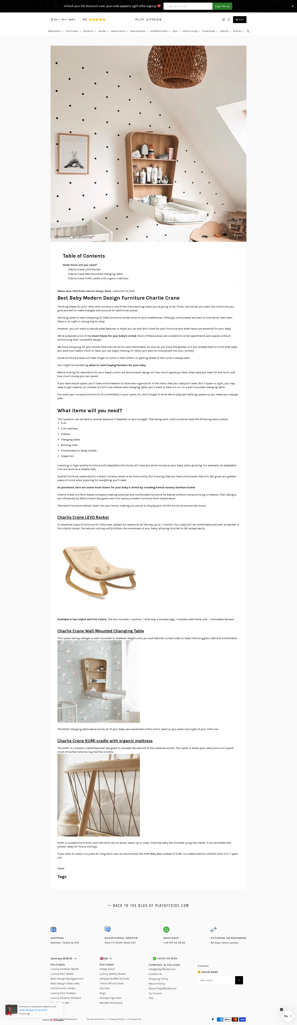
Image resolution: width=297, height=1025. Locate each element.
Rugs (103, 993)
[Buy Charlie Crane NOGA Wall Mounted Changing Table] (98, 722)
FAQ (150, 998)
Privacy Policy (116, 1019)
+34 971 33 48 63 (167, 958)
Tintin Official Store (111, 983)
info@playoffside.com (162, 969)
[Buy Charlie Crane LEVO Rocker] (98, 612)
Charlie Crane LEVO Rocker (84, 269)
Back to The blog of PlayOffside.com (150, 905)
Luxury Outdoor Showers (66, 998)
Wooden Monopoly (111, 1002)
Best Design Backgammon (67, 978)
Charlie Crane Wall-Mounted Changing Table (95, 273)
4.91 (84, 19)
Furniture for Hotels (63, 988)
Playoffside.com (68, 1019)
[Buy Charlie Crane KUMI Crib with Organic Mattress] (98, 835)
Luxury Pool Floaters (63, 993)
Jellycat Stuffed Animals (114, 978)
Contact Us (155, 974)
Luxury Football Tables (65, 969)
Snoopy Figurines (110, 998)
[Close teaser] (281, 1009)
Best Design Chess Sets (65, 983)
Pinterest (203, 965)
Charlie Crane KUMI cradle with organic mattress (98, 278)
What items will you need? (80, 265)
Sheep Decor (107, 969)
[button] (63, 19)
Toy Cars (105, 988)
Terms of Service (96, 1019)
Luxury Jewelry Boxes (113, 973)
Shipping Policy (158, 978)
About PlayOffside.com (162, 988)
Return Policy (156, 983)
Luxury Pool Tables (62, 973)
